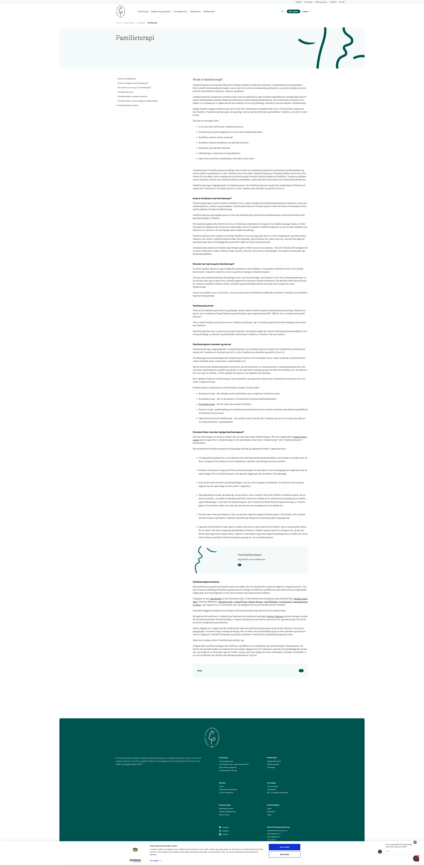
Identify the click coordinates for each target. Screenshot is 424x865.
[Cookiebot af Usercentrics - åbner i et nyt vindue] (135, 860)
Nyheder (299, 2)
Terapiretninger (129, 23)
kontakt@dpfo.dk (273, 837)
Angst (269, 815)
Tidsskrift (333, 2)
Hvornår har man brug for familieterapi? (134, 87)
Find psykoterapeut (226, 761)
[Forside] (121, 11)
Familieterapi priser (126, 92)
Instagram (220, 831)
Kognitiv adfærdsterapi (227, 811)
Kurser (221, 786)
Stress (269, 808)
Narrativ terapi (224, 815)
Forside (118, 23)
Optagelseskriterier (274, 761)
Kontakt (342, 2)
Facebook (220, 827)
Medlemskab (209, 11)
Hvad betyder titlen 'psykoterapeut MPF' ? (234, 764)
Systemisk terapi (207, 404)
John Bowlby (216, 598)
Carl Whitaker (271, 601)
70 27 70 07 (271, 840)
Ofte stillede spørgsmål (227, 767)
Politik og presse (321, 2)
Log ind (305, 11)
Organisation (271, 789)
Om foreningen (272, 786)
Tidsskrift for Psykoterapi (228, 789)
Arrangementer (180, 11)
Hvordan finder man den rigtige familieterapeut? (138, 101)
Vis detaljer (154, 861)
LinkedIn (220, 834)
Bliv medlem (293, 11)
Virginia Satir (285, 601)
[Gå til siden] (269, 565)
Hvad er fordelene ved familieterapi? (133, 83)
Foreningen (308, 2)
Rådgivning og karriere (161, 11)
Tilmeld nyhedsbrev (226, 792)
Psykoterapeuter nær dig (228, 770)
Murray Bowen (255, 601)
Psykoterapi (143, 11)
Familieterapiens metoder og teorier (133, 96)
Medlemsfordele (273, 764)
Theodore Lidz (225, 601)
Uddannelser (195, 11)
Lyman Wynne (240, 601)
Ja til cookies (285, 847)
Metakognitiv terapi (226, 808)
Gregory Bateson (275, 616)
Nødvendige (284, 854)
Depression (271, 811)
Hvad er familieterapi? (127, 79)
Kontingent (271, 767)
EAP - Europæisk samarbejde (277, 792)
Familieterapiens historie (128, 105)
